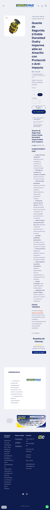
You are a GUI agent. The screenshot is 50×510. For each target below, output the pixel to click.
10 (35, 95)
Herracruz (27, 506)
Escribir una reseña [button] (39, 352)
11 (40, 94)
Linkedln (18, 442)
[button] (3, 6)
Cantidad (34, 98)
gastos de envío (38, 74)
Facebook (18, 446)
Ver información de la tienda (38, 125)
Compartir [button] (37, 333)
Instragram (18, 439)
